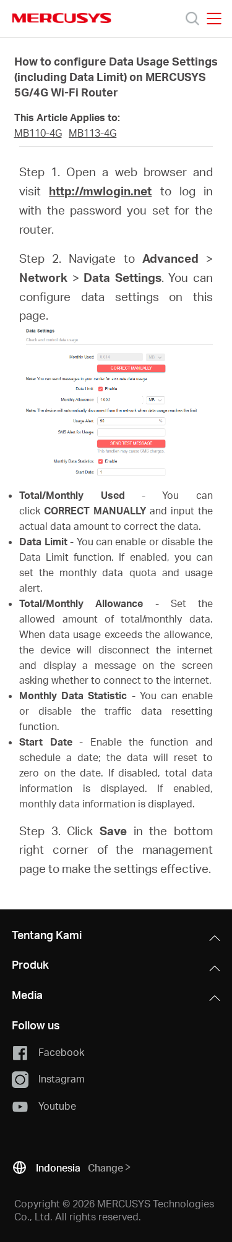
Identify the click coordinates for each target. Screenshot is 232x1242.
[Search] (192, 18)
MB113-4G (92, 133)
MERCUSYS (61, 18)
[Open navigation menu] (214, 18)
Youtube (57, 1105)
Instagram (61, 1078)
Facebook (61, 1051)
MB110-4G (38, 133)
